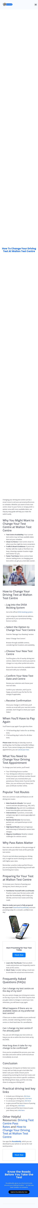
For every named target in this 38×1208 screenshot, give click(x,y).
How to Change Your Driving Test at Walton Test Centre (16, 1132)
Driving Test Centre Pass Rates (18, 1123)
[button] (35, 4)
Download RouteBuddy (21, 907)
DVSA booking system (25, 612)
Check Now (19, 955)
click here (27, 1096)
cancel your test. (23, 750)
